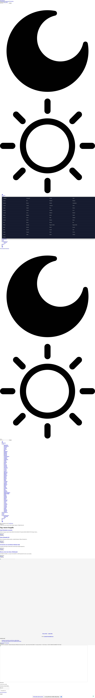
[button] (2, 0)
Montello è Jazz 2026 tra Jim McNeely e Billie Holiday (10, 640)
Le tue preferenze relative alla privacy (52, 696)
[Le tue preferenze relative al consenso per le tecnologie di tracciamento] (93, 696)
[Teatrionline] (7, 1)
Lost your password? (3, 692)
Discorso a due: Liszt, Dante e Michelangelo (9, 551)
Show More (6, 2)
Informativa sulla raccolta (38, 696)
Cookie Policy (50, 633)
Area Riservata (10, 523)
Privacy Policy (44, 633)
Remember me (3, 690)
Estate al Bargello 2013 (4, 537)
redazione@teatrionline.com (48, 636)
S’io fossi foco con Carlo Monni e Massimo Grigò (10, 544)
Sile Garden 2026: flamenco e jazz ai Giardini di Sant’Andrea (11, 641)
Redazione (1, 534)
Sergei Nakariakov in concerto (6, 530)
